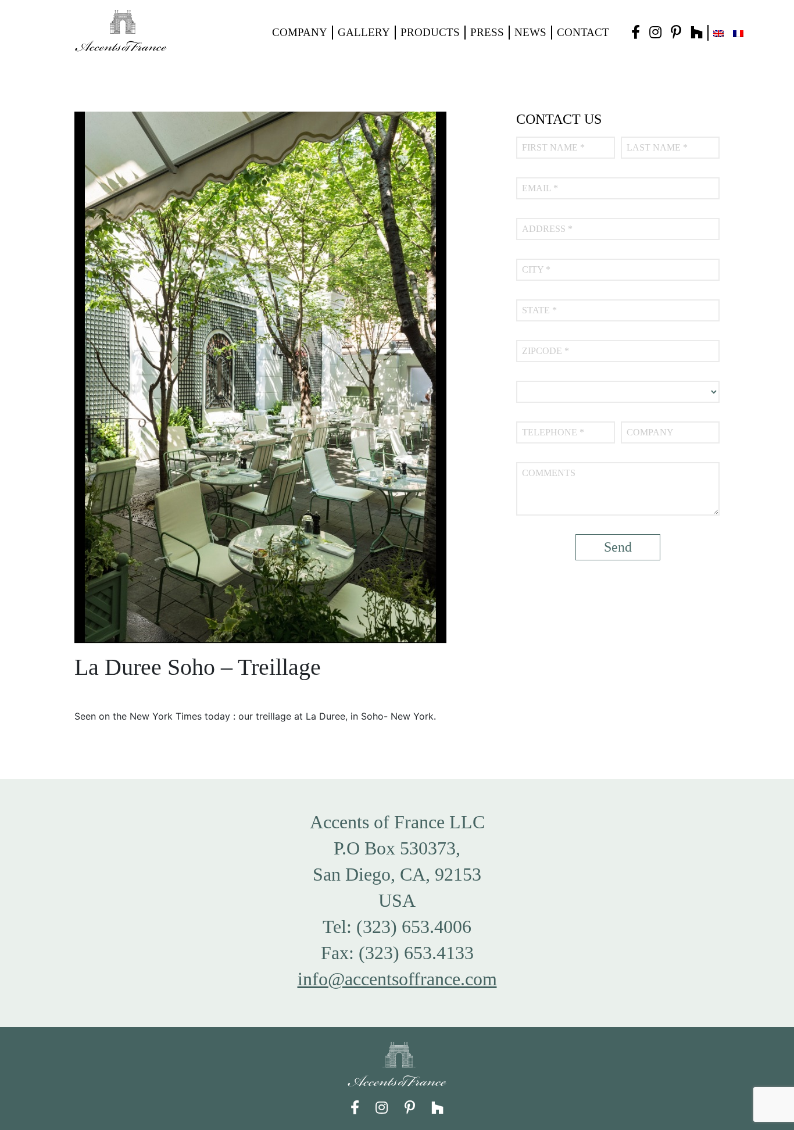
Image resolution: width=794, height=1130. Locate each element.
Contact (583, 32)
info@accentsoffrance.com (397, 978)
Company (299, 32)
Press (487, 32)
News (530, 32)
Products (430, 32)
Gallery (364, 32)
